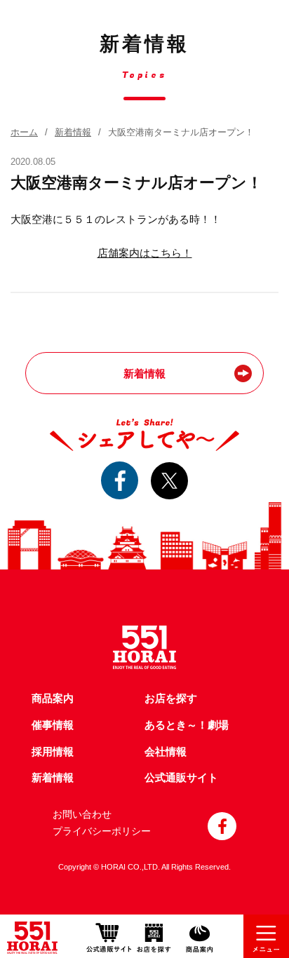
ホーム (24, 132)
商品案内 (53, 698)
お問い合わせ (82, 814)
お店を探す (170, 698)
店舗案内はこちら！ (145, 253)
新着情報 (73, 132)
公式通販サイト (181, 777)
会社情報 (165, 751)
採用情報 (53, 751)
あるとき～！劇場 (186, 725)
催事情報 (53, 725)
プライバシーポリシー (102, 831)
